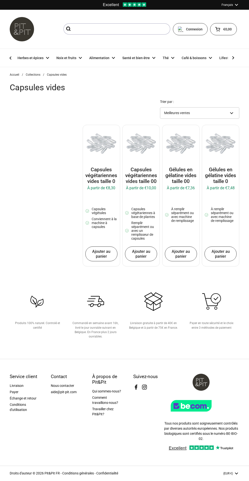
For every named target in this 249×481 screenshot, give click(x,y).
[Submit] (69, 29)
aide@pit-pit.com (64, 392)
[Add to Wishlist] (90, 132)
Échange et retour (23, 398)
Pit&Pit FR (52, 473)
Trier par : (167, 102)
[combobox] (116, 29)
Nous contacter (62, 386)
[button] (223, 29)
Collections (33, 74)
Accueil (14, 74)
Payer (14, 392)
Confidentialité (107, 473)
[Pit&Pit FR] (22, 29)
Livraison (17, 386)
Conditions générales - (79, 473)
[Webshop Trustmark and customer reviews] (201, 413)
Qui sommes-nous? (106, 391)
